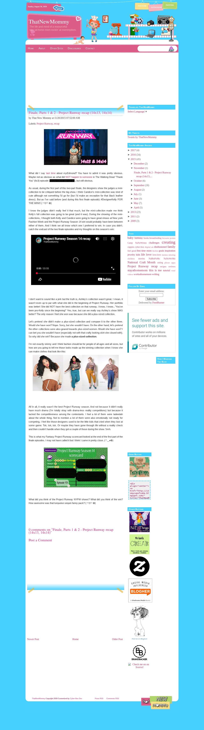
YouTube (142, 6)
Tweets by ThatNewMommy (142, 137)
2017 (133, 150)
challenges (154, 242)
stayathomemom (137, 270)
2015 (133, 159)
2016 (133, 154)
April (136, 207)
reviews (171, 266)
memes (165, 255)
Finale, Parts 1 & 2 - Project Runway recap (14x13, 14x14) (70, 112)
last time (50, 173)
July (136, 194)
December (139, 163)
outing (160, 262)
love (148, 254)
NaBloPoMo (154, 258)
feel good (131, 250)
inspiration (170, 250)
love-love (157, 254)
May (136, 203)
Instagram (156, 7)
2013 (133, 212)
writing (155, 274)
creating (168, 242)
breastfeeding (155, 238)
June (136, 198)
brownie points (168, 238)
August (137, 189)
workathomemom (142, 274)
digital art (149, 247)
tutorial (166, 270)
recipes (163, 266)
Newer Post (33, 639)
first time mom (144, 250)
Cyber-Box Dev (76, 698)
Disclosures (74, 48)
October (138, 180)
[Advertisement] (102, 76)
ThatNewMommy (49, 21)
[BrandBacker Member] (139, 660)
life (143, 254)
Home (31, 48)
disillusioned (160, 247)
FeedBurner (158, 302)
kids (138, 254)
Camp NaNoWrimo (137, 243)
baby (130, 237)
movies (141, 258)
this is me (155, 270)
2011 (133, 216)
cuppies (130, 247)
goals (161, 250)
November (139, 168)
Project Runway (45, 123)
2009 (133, 221)
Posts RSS (99, 698)
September (139, 185)
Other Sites (56, 48)
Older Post (117, 639)
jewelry (131, 254)
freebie (155, 251)
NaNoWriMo (169, 258)
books (146, 238)
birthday (139, 238)
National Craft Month (141, 262)
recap (56, 123)
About (42, 48)
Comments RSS (112, 698)
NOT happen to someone (79, 177)
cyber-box (139, 247)
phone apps (169, 263)
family (171, 246)
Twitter (170, 5)
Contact (90, 48)
